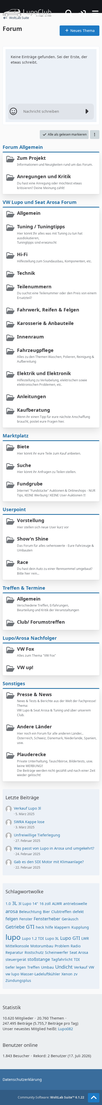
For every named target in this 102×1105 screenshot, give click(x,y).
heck (40, 927)
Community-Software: (51, 1097)
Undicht (64, 967)
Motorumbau (41, 945)
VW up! (25, 667)
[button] (94, 134)
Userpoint (14, 509)
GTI (30, 926)
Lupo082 (65, 1028)
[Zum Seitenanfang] (93, 1097)
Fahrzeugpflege (35, 350)
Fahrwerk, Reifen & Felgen (48, 310)
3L (14, 903)
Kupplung (80, 927)
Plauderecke (31, 754)
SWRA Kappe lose (29, 821)
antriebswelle (75, 903)
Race (22, 562)
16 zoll (45, 903)
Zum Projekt (31, 158)
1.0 (8, 903)
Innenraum (30, 337)
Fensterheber (47, 919)
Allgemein (29, 213)
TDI (77, 959)
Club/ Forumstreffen (41, 622)
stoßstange (38, 959)
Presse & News (34, 694)
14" (35, 903)
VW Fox (25, 649)
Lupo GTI (70, 938)
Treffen (33, 967)
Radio (76, 945)
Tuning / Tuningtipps (41, 226)
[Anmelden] (82, 13)
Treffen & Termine (24, 588)
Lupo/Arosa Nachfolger (30, 638)
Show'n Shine (32, 539)
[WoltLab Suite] (29, 13)
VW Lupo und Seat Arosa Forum (40, 202)
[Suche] (69, 13)
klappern (62, 927)
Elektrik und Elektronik (44, 373)
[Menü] (95, 13)
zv (75, 973)
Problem (62, 945)
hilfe (49, 927)
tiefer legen (15, 967)
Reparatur (14, 952)
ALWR (57, 903)
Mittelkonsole (17, 945)
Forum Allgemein (23, 147)
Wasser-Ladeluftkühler (40, 973)
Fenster (25, 918)
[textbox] (51, 111)
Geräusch (70, 918)
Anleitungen (31, 396)
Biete (23, 446)
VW (91, 967)
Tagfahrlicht (61, 959)
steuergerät (15, 959)
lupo (13, 937)
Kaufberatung (33, 410)
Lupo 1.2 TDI (33, 938)
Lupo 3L (52, 938)
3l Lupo (24, 903)
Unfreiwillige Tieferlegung (37, 835)
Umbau (47, 967)
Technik (26, 273)
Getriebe (15, 927)
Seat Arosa (79, 952)
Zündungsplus (18, 980)
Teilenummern (34, 286)
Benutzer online (20, 1045)
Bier (46, 911)
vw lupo (12, 973)
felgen (11, 919)
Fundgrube (30, 484)
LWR (85, 938)
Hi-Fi (22, 254)
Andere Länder (34, 726)
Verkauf (80, 967)
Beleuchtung (30, 911)
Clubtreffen (61, 911)
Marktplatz (16, 435)
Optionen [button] (83, 54)
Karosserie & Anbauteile (45, 323)
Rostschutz (34, 952)
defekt (78, 911)
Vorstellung (30, 520)
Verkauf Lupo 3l (27, 808)
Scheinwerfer (56, 952)
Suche (24, 465)
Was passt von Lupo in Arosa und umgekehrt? (54, 848)
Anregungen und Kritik (44, 176)
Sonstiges (14, 683)
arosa (11, 911)
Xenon (66, 973)
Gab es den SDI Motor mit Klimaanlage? (49, 861)
